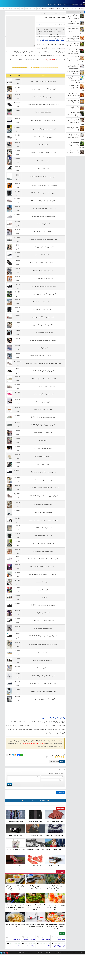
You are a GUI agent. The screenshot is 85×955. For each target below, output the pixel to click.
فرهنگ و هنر (46, 939)
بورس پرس (16, 939)
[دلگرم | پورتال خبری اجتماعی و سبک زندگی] (83, 3)
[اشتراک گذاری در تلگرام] (13, 755)
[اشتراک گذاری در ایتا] (16, 755)
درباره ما (74, 952)
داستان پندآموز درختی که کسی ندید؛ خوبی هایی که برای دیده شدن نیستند (55, 888)
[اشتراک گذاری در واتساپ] (21, 755)
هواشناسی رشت (30, 946)
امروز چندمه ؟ (61, 939)
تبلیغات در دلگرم (57, 952)
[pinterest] (7, 953)
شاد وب (47, 946)
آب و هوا (30, 952)
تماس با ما (67, 952)
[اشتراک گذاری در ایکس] (10, 755)
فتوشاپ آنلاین (21, 952)
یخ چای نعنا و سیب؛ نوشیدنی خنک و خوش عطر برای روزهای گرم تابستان (55, 907)
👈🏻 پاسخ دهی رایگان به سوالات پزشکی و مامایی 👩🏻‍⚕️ (35, 801)
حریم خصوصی (39, 952)
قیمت (57, 761)
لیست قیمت (52, 761)
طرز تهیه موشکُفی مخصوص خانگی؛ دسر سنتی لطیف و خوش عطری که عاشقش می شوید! (15, 888)
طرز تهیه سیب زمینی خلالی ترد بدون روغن (15, 925)
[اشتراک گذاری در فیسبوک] (18, 755)
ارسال (9, 784)
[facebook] (4, 953)
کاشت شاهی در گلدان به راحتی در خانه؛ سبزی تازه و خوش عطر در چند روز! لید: (35, 907)
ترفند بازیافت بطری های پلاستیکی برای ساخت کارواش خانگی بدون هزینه (15, 907)
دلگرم (18, 946)
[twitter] (1, 953)
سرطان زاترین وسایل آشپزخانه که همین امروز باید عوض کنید (35, 887)
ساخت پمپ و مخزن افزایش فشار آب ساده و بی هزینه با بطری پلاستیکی (35, 926)
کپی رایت (48, 952)
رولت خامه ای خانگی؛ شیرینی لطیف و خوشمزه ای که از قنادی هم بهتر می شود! (55, 926)
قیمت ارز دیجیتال (29, 939)
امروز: (83, 4)
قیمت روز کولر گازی (59, 946)
